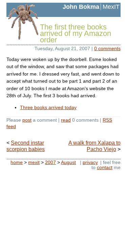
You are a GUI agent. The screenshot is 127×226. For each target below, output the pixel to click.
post (26, 120)
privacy (90, 162)
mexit (34, 162)
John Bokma (81, 6)
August (68, 162)
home (16, 162)
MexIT (111, 6)
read (66, 120)
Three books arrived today (48, 107)
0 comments (107, 48)
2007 (50, 162)
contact (104, 167)
